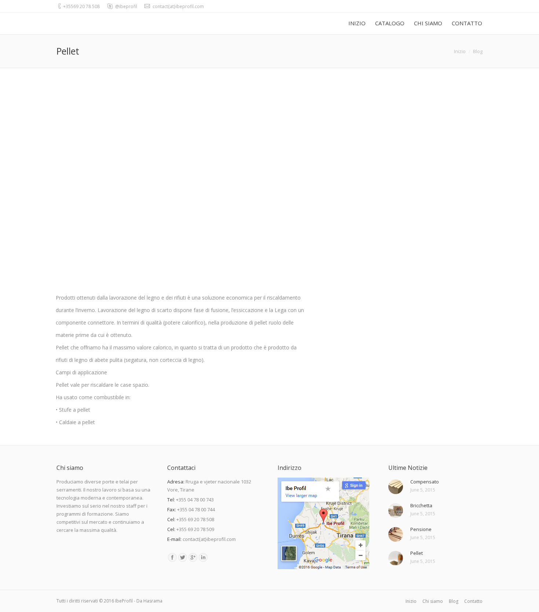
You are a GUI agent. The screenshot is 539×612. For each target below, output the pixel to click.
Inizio (460, 51)
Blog (478, 51)
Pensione (421, 529)
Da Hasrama (149, 601)
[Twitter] (182, 557)
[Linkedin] (203, 557)
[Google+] (192, 557)
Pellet (416, 553)
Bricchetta (421, 505)
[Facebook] (172, 557)
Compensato (424, 481)
